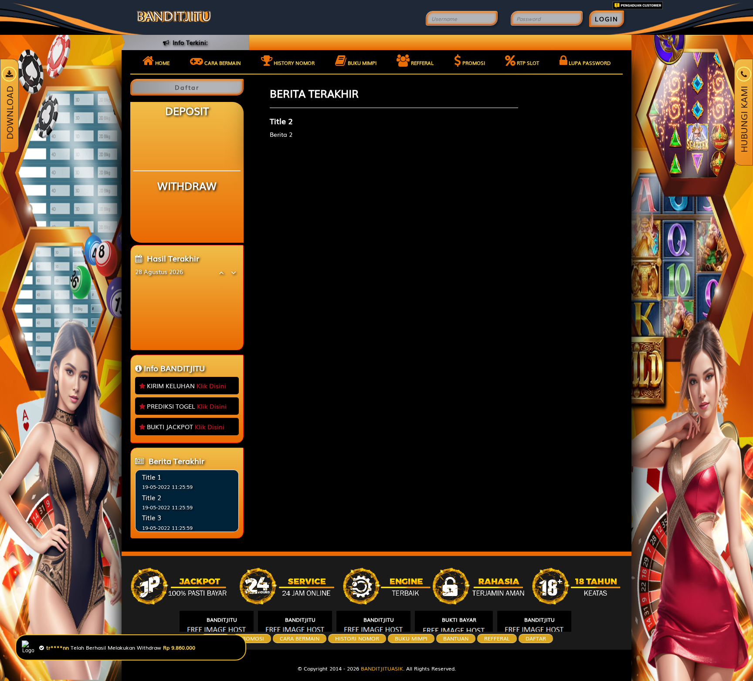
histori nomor (357, 638)
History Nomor (293, 62)
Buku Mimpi (361, 62)
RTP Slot (527, 62)
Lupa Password (589, 62)
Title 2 (151, 497)
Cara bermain (222, 62)
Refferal (422, 62)
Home (162, 62)
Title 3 (151, 517)
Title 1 (151, 476)
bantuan (455, 638)
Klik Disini (211, 385)
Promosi (473, 62)
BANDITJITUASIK (382, 668)
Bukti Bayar (459, 619)
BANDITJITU (222, 619)
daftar (536, 638)
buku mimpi (411, 638)
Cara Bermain (299, 638)
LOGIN (606, 18)
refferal (497, 638)
